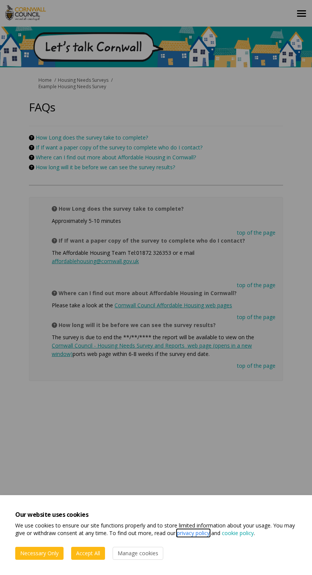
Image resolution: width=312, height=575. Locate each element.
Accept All (88, 553)
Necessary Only (39, 553)
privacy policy (193, 533)
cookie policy (238, 533)
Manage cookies (138, 553)
